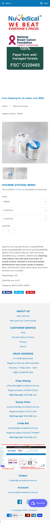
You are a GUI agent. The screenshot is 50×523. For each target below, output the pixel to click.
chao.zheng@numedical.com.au (23, 385)
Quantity (6, 226)
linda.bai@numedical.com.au (23, 428)
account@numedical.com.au (23, 492)
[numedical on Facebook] (19, 503)
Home (4, 106)
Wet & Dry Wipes (20, 106)
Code (4, 196)
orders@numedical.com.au (23, 480)
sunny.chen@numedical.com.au (23, 407)
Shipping (19, 189)
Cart (45, 3)
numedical (32, 510)
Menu (8, 3)
